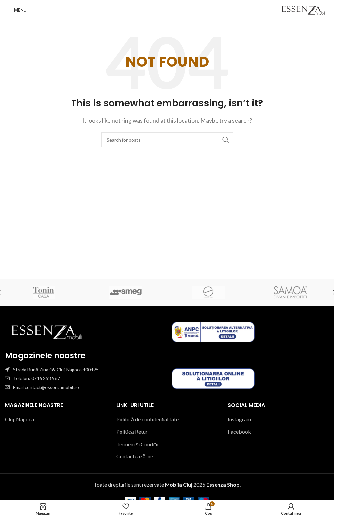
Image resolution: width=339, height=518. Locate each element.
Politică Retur (132, 431)
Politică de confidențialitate (147, 419)
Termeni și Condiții (137, 444)
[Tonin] (44, 292)
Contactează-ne (134, 456)
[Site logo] (303, 9)
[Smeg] (126, 292)
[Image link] (46, 331)
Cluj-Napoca (19, 419)
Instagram (239, 419)
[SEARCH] (225, 139)
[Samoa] (290, 292)
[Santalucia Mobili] (208, 292)
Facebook (239, 431)
